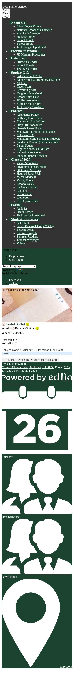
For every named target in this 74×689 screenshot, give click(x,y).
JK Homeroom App (28, 100)
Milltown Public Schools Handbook (38, 138)
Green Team (24, 86)
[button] (18, 23)
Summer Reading (27, 236)
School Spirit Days (28, 96)
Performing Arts (26, 90)
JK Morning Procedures (31, 54)
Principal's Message (28, 33)
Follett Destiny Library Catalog (35, 226)
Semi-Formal (24, 194)
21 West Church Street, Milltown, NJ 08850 (28, 367)
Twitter (13, 283)
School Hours (25, 43)
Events (6, 353)
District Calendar (27, 62)
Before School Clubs (29, 76)
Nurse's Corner (26, 36)
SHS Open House (27, 201)
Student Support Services (32, 155)
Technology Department (31, 47)
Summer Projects (27, 233)
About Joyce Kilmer (29, 26)
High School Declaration (31, 166)
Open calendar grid (45, 359)
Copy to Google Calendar (17, 349)
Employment (16, 256)
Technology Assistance (30, 107)
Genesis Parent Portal (29, 128)
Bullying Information (29, 118)
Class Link (23, 222)
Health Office (25, 212)
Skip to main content (14, 3)
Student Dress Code (29, 152)
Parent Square (25, 145)
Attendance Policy (28, 114)
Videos (21, 243)
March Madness (26, 177)
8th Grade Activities (29, 170)
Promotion (23, 197)
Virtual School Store (29, 103)
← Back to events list (17, 359)
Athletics (22, 83)
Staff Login (16, 259)
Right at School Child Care (33, 149)
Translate (29, 270)
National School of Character (34, 29)
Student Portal (25, 229)
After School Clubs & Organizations (38, 79)
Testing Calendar (27, 68)
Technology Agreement (31, 215)
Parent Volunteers (27, 163)
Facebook (15, 279)
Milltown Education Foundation (36, 131)
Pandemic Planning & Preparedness (38, 142)
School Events (25, 65)
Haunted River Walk (29, 173)
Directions (66, 666)
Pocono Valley (25, 183)
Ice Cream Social (27, 187)
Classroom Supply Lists (31, 121)
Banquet (22, 190)
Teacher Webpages (28, 240)
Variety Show (25, 180)
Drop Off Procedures (29, 125)
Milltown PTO (25, 135)
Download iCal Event (50, 349)
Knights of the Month (30, 93)
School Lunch (25, 40)
